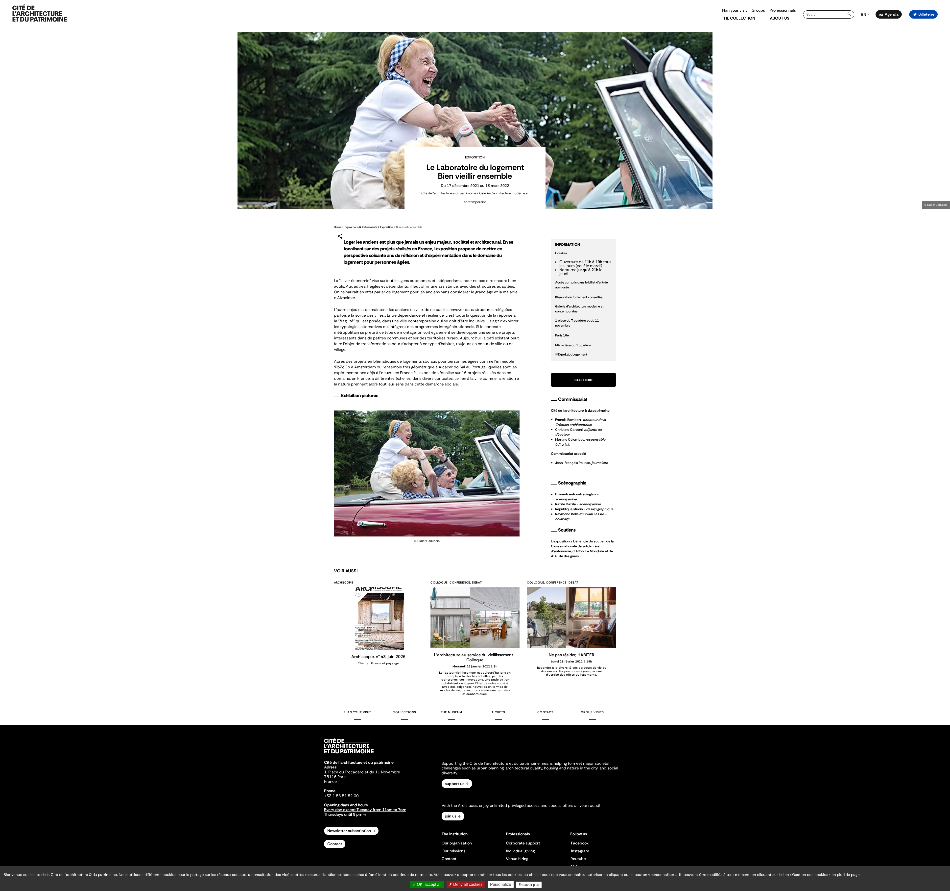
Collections (404, 712)
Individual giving (520, 851)
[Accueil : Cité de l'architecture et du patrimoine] (39, 13)
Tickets (498, 712)
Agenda (892, 14)
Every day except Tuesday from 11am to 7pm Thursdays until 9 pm (365, 812)
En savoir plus (529, 885)
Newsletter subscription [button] (349, 830)
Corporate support (523, 843)
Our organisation (457, 843)
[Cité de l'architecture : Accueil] (349, 754)
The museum (451, 712)
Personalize (500, 884)
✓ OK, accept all (427, 884)
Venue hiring (517, 858)
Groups (758, 10)
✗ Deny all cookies (465, 884)
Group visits (592, 712)
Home (337, 227)
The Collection (738, 18)
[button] (942, 88)
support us (454, 783)
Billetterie (583, 380)
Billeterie (926, 14)
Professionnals (783, 10)
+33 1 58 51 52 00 (341, 795)
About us (779, 18)
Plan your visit (734, 10)
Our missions (453, 851)
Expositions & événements (361, 227)
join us (450, 816)
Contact (545, 712)
